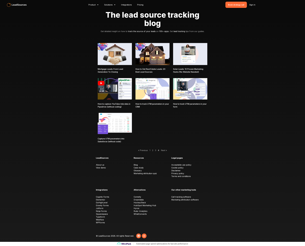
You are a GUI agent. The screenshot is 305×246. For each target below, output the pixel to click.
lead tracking (179, 31)
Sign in (252, 5)
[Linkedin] (138, 236)
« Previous (143, 150)
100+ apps (164, 31)
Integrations (126, 5)
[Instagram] (144, 236)
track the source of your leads (142, 31)
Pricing (140, 5)
